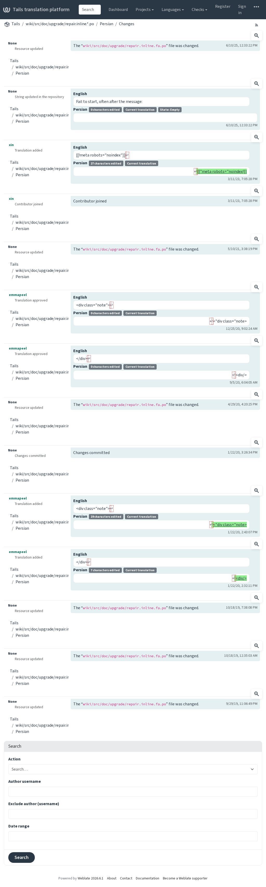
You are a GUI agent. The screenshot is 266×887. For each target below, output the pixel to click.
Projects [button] (143, 9)
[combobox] (90, 10)
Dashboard (118, 9)
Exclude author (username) (33, 803)
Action (14, 759)
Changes (126, 24)
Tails (15, 24)
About (111, 878)
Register (222, 6)
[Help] (256, 6)
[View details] (256, 36)
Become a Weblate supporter (185, 878)
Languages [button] (171, 9)
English (80, 93)
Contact (126, 878)
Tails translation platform (41, 9)
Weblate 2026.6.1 (90, 878)
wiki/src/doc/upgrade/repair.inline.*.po (60, 24)
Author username (24, 781)
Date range (18, 826)
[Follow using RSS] (256, 24)
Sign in (242, 9)
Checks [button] (198, 9)
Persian (106, 24)
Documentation (147, 878)
